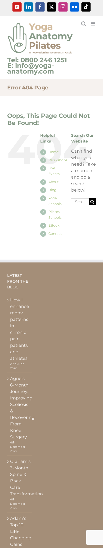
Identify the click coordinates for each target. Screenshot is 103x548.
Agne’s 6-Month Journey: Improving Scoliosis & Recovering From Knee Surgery (19, 408)
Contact (55, 233)
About (53, 182)
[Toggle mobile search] (83, 23)
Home (53, 152)
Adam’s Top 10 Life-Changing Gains (19, 531)
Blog (52, 190)
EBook (53, 225)
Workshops (57, 160)
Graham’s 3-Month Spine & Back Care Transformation (19, 478)
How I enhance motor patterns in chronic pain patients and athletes (19, 329)
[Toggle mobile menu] (93, 23)
